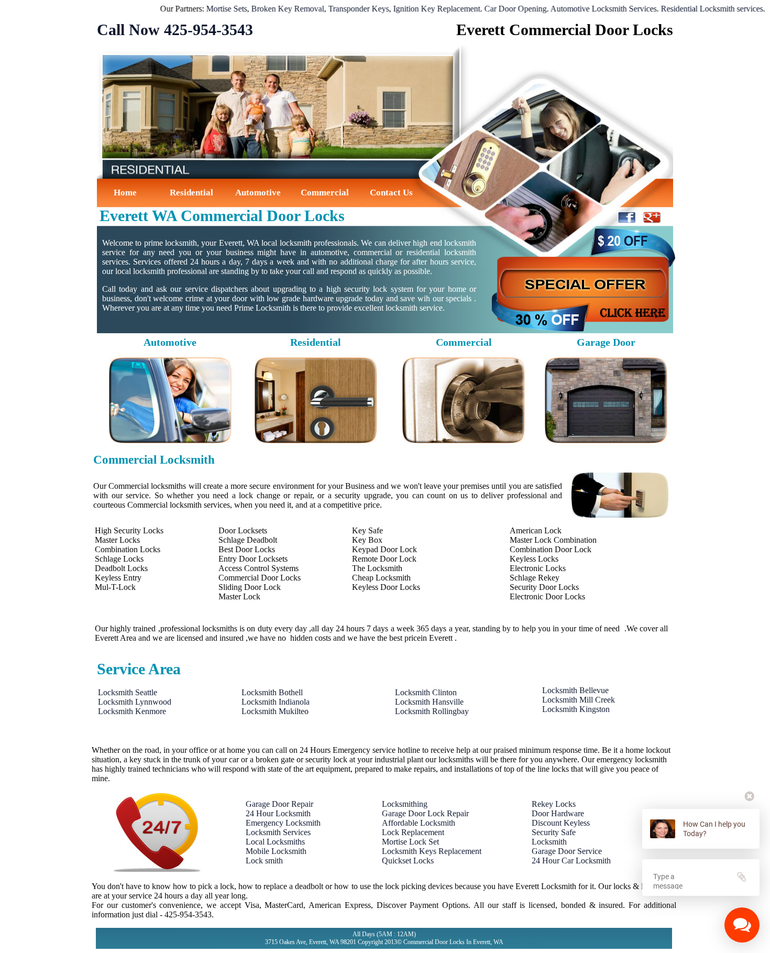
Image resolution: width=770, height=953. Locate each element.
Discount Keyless (561, 822)
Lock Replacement (413, 832)
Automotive (258, 193)
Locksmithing (404, 803)
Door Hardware (558, 813)
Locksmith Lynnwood (134, 701)
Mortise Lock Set (410, 841)
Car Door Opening (486, 8)
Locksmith (549, 841)
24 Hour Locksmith (278, 813)
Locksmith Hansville (429, 701)
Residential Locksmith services (682, 8)
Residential (191, 193)
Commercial (325, 193)
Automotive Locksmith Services (574, 8)
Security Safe (554, 832)
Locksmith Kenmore (132, 711)
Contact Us (391, 193)
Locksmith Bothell (272, 692)
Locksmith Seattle (127, 692)
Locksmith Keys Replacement (431, 851)
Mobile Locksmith (276, 851)
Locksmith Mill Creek (578, 699)
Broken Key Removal (258, 8)
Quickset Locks (408, 860)
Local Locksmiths (275, 841)
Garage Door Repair (279, 803)
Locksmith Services (278, 832)
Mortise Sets (197, 8)
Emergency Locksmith (283, 822)
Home (125, 193)
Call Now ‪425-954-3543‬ (175, 29)
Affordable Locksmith (418, 822)
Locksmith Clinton (426, 692)
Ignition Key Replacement (407, 8)
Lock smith (264, 860)
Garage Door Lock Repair (425, 813)
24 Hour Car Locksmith (571, 860)
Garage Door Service (567, 851)
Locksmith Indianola (275, 701)
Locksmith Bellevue (575, 690)
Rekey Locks (554, 803)
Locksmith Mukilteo (275, 711)
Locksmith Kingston (576, 709)
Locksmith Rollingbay (432, 711)
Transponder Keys (329, 8)
